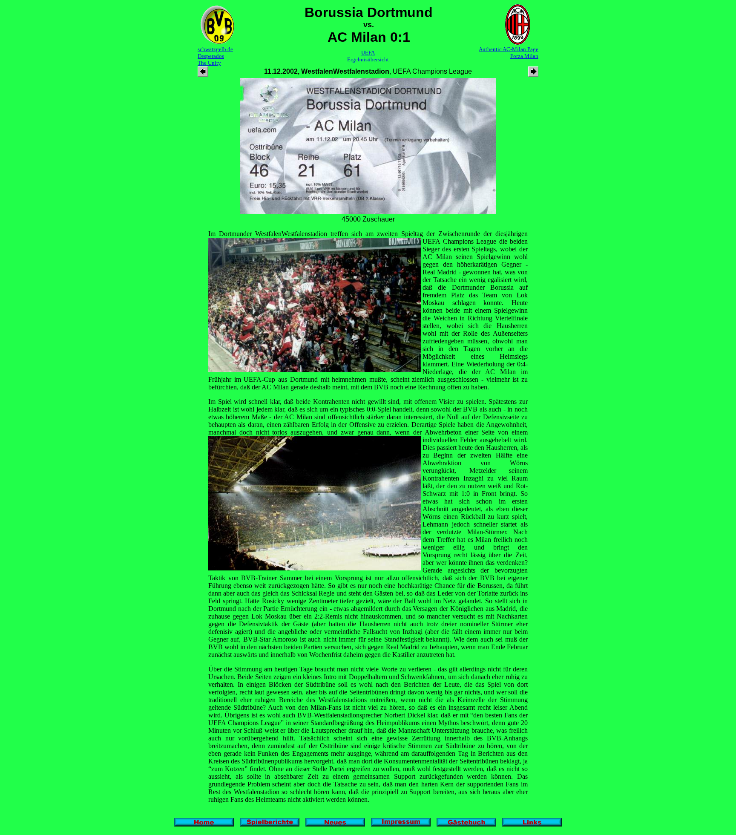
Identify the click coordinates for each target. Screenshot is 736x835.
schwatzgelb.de (215, 49)
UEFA (368, 52)
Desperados (211, 56)
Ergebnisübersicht (368, 59)
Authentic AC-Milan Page (508, 49)
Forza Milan (524, 56)
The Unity (209, 63)
